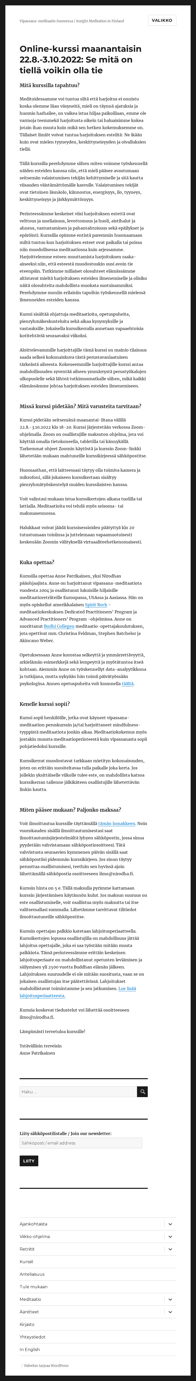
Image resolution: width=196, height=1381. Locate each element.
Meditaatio (30, 1299)
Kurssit (26, 1261)
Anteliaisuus (32, 1274)
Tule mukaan (33, 1286)
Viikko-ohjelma (35, 1236)
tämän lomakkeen (116, 823)
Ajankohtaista (33, 1224)
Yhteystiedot (33, 1337)
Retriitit (27, 1249)
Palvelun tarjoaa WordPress (46, 1366)
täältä (127, 683)
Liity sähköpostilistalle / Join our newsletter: (66, 1133)
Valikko (162, 20)
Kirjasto (27, 1324)
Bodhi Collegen (59, 626)
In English (30, 1349)
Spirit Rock (96, 604)
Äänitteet (29, 1312)
